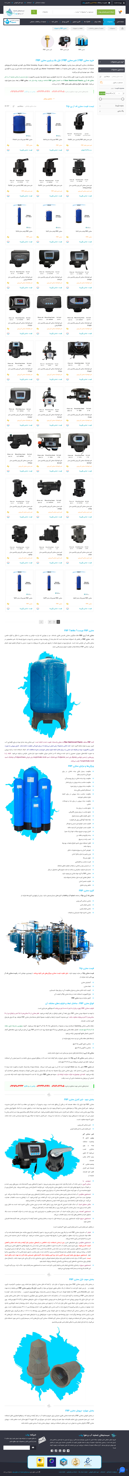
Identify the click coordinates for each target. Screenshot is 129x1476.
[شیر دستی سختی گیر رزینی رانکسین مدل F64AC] (19, 445)
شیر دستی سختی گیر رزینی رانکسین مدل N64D (21, 553)
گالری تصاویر (76, 22)
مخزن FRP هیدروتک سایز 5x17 (82, 598)
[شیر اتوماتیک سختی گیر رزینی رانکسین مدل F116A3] (19, 399)
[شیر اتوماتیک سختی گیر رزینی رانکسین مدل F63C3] (49, 262)
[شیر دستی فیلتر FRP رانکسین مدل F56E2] (79, 124)
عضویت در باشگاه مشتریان (94, 3)
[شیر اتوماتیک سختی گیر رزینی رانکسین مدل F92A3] (19, 308)
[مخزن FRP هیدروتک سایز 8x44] (49, 583)
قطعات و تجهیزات (77, 28)
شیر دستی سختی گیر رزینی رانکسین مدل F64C (21, 507)
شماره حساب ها (83, 1472)
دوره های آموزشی (18, 3)
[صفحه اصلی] (122, 29)
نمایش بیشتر (48, 99)
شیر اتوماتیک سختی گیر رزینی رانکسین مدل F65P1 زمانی (50, 324)
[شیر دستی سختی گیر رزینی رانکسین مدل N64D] (19, 537)
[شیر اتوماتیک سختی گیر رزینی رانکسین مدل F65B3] (79, 308)
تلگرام (26, 92)
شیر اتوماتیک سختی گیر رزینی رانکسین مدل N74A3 (80, 462)
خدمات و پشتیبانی (72, 1472)
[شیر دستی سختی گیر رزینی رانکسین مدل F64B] (79, 491)
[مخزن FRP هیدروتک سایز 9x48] (19, 583)
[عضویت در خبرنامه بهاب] (33, 1448)
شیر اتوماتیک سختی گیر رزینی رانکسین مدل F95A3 (80, 370)
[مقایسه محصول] (67, 145)
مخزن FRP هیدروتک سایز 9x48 (23, 598)
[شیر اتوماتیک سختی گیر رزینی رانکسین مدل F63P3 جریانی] (19, 262)
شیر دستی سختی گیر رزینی (85, 191)
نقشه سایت (62, 1472)
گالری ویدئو (65, 22)
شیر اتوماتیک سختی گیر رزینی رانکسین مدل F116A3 (20, 416)
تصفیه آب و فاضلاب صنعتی (38, 22)
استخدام (29, 3)
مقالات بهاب (97, 22)
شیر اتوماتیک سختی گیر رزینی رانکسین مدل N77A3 (50, 462)
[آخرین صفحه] (41, 622)
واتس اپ (32, 92)
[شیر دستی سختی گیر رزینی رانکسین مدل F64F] (79, 537)
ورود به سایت (118, 3)
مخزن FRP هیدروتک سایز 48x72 (22, 140)
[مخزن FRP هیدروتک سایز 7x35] (49, 124)
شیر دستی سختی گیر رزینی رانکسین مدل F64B (80, 507)
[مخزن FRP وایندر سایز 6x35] (19, 216)
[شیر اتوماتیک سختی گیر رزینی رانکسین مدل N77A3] (49, 445)
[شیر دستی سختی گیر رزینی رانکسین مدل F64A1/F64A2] (79, 170)
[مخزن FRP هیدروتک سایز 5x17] (79, 583)
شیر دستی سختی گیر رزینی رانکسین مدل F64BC (50, 507)
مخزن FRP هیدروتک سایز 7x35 (52, 140)
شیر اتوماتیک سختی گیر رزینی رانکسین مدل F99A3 (20, 370)
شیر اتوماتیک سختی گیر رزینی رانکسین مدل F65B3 (80, 324)
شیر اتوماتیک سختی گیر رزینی (84, 283)
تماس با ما (7, 3)
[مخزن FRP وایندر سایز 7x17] (79, 216)
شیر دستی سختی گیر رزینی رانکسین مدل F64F (80, 553)
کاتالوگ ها (87, 22)
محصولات (110, 22)
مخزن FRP (59, 145)
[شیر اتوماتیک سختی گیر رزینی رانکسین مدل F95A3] (79, 353)
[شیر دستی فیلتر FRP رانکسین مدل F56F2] (49, 170)
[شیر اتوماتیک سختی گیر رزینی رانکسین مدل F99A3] (19, 353)
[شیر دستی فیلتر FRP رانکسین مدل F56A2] (19, 170)
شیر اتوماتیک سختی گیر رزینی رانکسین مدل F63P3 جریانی (20, 278)
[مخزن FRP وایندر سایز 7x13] (49, 216)
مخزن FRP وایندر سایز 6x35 (24, 231)
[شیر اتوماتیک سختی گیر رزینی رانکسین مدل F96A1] (49, 353)
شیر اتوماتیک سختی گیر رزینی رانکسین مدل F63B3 (80, 278)
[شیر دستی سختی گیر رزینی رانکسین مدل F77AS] (49, 537)
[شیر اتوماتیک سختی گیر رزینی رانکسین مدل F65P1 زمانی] (49, 308)
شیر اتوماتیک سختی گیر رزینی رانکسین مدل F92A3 (20, 324)
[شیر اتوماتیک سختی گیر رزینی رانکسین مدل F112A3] (49, 399)
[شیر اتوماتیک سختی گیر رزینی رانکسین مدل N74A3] (79, 445)
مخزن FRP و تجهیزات (60, 28)
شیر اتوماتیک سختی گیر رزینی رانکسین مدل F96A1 (50, 370)
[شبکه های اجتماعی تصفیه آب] (52, 1451)
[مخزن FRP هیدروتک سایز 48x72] (19, 124)
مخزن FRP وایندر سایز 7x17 (84, 231)
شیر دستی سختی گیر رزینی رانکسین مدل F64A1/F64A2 (80, 186)
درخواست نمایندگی (40, 3)
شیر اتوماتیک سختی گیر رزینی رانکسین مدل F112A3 (50, 416)
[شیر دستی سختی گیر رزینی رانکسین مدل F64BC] (49, 491)
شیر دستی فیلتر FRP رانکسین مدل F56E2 (80, 140)
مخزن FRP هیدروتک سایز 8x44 (52, 598)
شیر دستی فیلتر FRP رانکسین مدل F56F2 (50, 185)
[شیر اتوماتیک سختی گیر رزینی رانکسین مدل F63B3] (79, 262)
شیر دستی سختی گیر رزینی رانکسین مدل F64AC (21, 462)
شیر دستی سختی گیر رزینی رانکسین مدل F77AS (50, 553)
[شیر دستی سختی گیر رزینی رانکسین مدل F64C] (19, 491)
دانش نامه (55, 22)
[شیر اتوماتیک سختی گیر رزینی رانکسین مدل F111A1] (79, 399)
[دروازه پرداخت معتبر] (40, 1467)
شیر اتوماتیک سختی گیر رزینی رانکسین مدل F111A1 (80, 416)
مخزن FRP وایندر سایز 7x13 (54, 231)
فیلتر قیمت (102, 93)
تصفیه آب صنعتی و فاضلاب (96, 28)
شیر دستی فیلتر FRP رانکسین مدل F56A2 (20, 185)
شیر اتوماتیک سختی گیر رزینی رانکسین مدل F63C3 (50, 278)
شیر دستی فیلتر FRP (86, 145)
